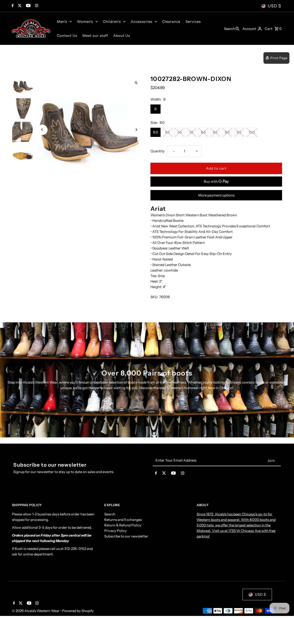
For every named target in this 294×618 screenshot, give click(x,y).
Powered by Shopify (78, 611)
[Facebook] (12, 6)
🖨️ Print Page (276, 58)
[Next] (136, 129)
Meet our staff (95, 35)
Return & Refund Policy (122, 525)
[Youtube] (28, 6)
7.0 (179, 132)
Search (109, 514)
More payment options (216, 195)
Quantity (157, 151)
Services (193, 21)
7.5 (191, 132)
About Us (121, 35)
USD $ (274, 6)
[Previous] (42, 129)
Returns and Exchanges (123, 520)
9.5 (239, 132)
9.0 (227, 132)
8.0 (203, 132)
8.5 (215, 132)
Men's (62, 21)
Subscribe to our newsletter (126, 536)
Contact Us (67, 35)
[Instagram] (36, 6)
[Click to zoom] (136, 83)
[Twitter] (19, 6)
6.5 (167, 132)
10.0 (252, 132)
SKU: (154, 297)
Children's (112, 21)
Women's (85, 21)
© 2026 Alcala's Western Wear (36, 611)
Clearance (171, 21)
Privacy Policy (115, 531)
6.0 (155, 132)
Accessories (141, 21)
